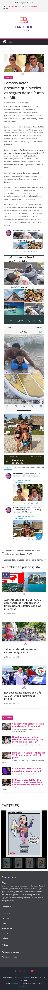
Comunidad (8, 77)
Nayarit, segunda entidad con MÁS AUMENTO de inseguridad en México (22, 695)
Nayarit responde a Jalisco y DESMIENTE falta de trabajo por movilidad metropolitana (27, 739)
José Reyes (25, 103)
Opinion (5, 938)
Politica (5, 933)
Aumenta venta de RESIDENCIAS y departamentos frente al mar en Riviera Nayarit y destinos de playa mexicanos (22, 604)
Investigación (7, 928)
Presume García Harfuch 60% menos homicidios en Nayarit (23, 7)
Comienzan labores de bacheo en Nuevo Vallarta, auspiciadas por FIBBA (22, 552)
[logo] (4, 883)
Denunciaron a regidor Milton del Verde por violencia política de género (28, 755)
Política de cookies (9, 957)
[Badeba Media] (4, 42)
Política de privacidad (10, 952)
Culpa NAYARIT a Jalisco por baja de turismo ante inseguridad (28, 725)
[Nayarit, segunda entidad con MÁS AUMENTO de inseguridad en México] (24, 667)
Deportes (5, 918)
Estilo (4, 923)
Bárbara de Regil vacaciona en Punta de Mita (23, 560)
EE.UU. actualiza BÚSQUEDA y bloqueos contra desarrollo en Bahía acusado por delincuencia (27, 782)
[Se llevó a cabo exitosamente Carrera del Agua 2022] (24, 623)
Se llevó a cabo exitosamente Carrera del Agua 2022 (20, 651)
